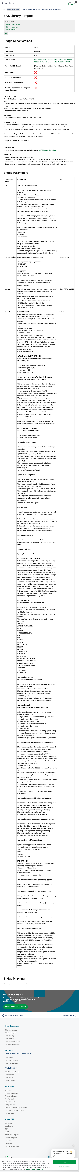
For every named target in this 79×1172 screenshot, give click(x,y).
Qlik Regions (9, 1113)
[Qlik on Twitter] (64, 1156)
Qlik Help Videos (11, 1030)
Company (8, 1123)
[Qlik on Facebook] (71, 1156)
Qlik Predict (9, 1078)
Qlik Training (9, 1036)
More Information (65, 1167)
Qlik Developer (10, 1033)
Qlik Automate (10, 1080)
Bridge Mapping (11, 29)
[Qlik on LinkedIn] (68, 1156)
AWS (6, 33)
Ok (65, 1162)
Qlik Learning (9, 1039)
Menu (76, 4)
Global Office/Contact (12, 1146)
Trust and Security (11, 1093)
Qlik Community (54, 1157)
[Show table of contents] (4, 9)
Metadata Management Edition (51, 9)
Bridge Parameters (12, 27)
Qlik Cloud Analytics (12, 1072)
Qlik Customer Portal (12, 1041)
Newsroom (9, 1143)
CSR (6, 1129)
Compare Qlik (10, 1105)
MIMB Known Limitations (47, 150)
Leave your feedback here (15, 1006)
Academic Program (12, 1135)
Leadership (9, 1126)
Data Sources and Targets (14, 1110)
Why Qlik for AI (10, 1102)
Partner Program (11, 1137)
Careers (8, 1140)
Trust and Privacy (11, 1096)
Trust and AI (9, 1099)
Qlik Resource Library (12, 1044)
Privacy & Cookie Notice (34, 1169)
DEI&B (7, 1132)
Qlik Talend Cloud (11, 1060)
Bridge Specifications (13, 24)
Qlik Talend (9, 1057)
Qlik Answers (9, 1075)
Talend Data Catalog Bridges (31, 9)
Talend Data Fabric (11, 1063)
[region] (39, 1165)
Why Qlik (8, 1090)
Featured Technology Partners (16, 1108)
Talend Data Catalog (13, 9)
